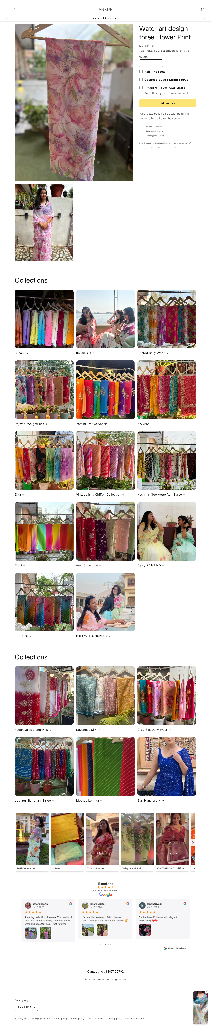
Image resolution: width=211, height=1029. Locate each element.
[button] (14, 9)
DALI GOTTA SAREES (91, 636)
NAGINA (143, 424)
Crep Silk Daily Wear (152, 729)
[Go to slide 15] (108, 944)
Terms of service (95, 1018)
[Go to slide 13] (103, 944)
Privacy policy (77, 1018)
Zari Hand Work (148, 800)
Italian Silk (83, 353)
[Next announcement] (204, 18)
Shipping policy (114, 1018)
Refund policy (60, 1018)
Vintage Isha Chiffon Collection (98, 494)
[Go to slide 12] (100, 944)
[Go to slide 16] (110, 944)
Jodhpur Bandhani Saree (33, 800)
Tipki (18, 565)
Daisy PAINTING (149, 565)
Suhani (20, 353)
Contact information (135, 1018)
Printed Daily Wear (151, 353)
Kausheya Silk (86, 729)
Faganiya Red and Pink (31, 729)
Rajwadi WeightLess (29, 424)
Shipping (160, 51)
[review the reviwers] (70, 904)
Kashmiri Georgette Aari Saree (159, 494)
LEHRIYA (21, 636)
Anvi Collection (87, 565)
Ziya (18, 494)
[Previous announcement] (6, 18)
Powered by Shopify (41, 1019)
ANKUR (27, 1019)
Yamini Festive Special (92, 424)
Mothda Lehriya (87, 800)
